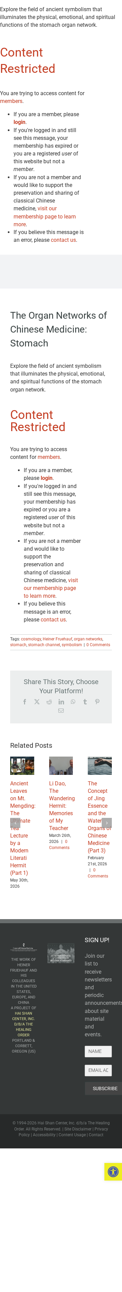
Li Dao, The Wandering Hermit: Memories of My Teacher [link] (62, 805)
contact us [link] (63, 240)
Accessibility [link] (44, 1134)
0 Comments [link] (98, 644)
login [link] (19, 122)
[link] (113, 1172)
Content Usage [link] (72, 1134)
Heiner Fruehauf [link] (57, 639)
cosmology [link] (31, 639)
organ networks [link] (88, 639)
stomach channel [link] (44, 644)
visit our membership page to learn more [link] (45, 216)
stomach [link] (18, 644)
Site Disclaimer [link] (78, 1129)
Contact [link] (96, 1134)
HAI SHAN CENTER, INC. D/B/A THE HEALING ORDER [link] (23, 1024)
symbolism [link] (72, 644)
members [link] (11, 101)
